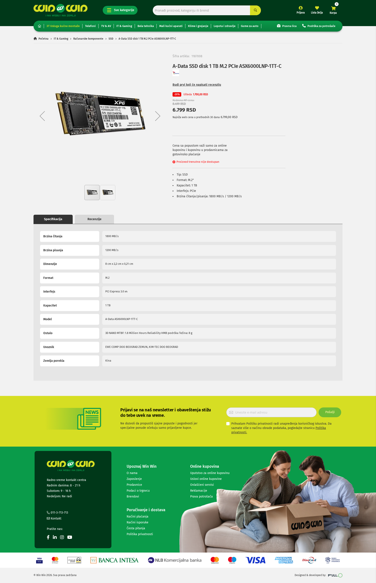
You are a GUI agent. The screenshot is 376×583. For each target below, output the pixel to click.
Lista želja (317, 12)
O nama (132, 473)
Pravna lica (289, 26)
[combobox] (207, 10)
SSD (111, 38)
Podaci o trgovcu (138, 491)
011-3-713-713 (59, 512)
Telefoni (90, 26)
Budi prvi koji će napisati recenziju (197, 85)
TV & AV (106, 26)
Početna (44, 38)
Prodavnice (134, 485)
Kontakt (55, 518)
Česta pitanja (136, 528)
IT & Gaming (124, 26)
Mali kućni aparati (171, 26)
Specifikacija (53, 219)
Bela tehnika (146, 26)
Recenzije (94, 219)
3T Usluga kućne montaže (63, 26)
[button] (42, 115)
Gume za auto (249, 26)
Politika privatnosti (140, 534)
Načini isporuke (137, 522)
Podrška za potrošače (321, 26)
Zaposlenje (134, 479)
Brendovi (133, 496)
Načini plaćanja (137, 516)
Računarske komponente (88, 38)
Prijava (301, 12)
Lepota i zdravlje (224, 26)
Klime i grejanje (198, 26)
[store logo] (60, 10)
